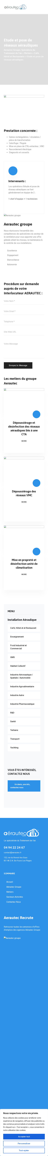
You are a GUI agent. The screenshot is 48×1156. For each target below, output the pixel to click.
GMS (12, 657)
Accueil (9, 882)
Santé (13, 721)
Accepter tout (24, 1137)
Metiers (9, 892)
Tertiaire (14, 730)
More (24, 441)
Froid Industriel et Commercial (18, 647)
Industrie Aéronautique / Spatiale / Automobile (21, 676)
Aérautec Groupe (13, 887)
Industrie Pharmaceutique (22, 704)
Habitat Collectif (17, 666)
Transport (14, 739)
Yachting (14, 747)
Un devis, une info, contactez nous (20, 786)
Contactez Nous (13, 902)
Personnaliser (24, 1144)
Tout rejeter (24, 1150)
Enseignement (17, 637)
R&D (12, 712)
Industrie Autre (17, 695)
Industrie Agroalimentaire (22, 686)
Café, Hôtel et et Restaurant (23, 628)
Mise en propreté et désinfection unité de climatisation (24, 563)
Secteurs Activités (14, 897)
